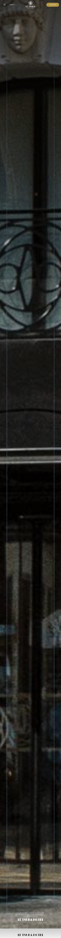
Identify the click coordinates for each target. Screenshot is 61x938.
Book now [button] (53, 4)
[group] (30, 464)
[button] (4, 4)
